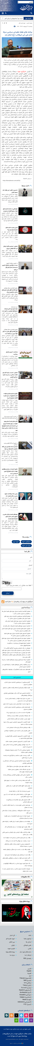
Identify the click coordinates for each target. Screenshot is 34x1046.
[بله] (7, 1015)
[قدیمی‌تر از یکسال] (25, 192)
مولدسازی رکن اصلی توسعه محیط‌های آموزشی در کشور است (10, 310)
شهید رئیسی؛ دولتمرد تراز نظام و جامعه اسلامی (18, 719)
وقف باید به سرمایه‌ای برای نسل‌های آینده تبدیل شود (17, 855)
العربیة (29, 973)
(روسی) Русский (26, 988)
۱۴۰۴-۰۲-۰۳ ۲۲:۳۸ (12, 283)
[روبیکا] (31, 1020)
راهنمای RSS (27, 958)
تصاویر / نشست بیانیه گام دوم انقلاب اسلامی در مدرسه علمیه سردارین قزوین (10, 375)
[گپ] (21, 1020)
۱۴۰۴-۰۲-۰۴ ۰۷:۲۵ (12, 489)
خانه (30, 935)
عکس (29, 949)
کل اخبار (12, 935)
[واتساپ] (16, 1020)
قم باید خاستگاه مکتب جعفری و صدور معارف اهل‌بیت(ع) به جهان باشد (20, 771)
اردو (30, 976)
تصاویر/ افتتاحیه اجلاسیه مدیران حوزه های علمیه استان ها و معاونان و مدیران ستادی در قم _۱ (16, 612)
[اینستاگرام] (31, 1015)
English (29, 971)
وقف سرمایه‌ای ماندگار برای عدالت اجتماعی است (18, 727)
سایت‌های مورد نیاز (25, 952)
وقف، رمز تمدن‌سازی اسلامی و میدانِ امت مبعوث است (16, 838)
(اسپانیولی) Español (25, 990)
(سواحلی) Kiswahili (25, 995)
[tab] (17, 677)
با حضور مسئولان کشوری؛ (12, 263)
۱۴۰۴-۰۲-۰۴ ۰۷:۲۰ (12, 439)
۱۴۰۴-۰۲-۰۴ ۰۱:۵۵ (12, 259)
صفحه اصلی (29, 23)
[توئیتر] (16, 1015)
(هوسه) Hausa (26, 1000)
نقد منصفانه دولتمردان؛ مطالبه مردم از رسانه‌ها (19, 716)
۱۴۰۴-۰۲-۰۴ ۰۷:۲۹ (12, 533)
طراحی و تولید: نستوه (15, 1043)
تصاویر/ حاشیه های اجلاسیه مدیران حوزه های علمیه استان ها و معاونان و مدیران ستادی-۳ (16, 630)
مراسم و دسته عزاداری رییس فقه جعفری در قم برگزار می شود (10, 448)
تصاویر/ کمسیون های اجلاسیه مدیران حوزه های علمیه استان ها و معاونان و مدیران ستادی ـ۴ (17, 635)
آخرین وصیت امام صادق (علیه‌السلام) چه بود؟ (12, 229)
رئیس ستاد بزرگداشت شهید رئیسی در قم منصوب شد (11, 495)
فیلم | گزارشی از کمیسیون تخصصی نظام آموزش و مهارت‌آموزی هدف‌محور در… (19, 737)
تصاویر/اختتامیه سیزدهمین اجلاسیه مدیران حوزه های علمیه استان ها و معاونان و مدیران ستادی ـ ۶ (17, 617)
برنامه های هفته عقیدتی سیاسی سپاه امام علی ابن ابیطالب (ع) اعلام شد (17, 33)
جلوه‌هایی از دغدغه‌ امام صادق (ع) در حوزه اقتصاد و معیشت (10, 210)
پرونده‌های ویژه (24, 901)
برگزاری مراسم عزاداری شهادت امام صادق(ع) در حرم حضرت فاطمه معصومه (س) (10, 396)
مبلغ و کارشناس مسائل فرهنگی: (11, 288)
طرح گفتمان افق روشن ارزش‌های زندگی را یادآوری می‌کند (10, 291)
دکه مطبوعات (25, 877)
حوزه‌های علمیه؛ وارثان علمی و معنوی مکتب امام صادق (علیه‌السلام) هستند (10, 517)
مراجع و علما (27, 939)
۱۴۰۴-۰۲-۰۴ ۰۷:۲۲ (12, 302)
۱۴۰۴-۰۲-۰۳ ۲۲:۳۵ (12, 325)
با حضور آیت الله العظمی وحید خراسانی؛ (11, 444)
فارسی (29, 969)
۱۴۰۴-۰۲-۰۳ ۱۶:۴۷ (12, 412)
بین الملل (12, 942)
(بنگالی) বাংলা (27, 983)
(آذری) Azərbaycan (25, 992)
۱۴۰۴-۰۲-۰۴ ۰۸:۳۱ (12, 204)
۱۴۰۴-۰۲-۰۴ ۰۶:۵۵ (12, 348)
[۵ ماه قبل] (17, 913)
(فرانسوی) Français (25, 978)
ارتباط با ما (28, 955)
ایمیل (30, 565)
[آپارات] (26, 1015)
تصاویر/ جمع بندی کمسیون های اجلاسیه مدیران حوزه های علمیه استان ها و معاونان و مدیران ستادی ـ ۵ (16, 639)
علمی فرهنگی (27, 945)
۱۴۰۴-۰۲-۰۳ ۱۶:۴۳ (12, 510)
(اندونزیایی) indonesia (24, 1002)
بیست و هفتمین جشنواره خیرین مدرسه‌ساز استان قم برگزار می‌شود (10, 267)
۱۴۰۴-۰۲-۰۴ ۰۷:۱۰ (12, 223)
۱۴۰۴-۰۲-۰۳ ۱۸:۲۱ (12, 389)
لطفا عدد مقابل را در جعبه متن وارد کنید (19, 585)
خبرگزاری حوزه (22, 71)
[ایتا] (12, 1015)
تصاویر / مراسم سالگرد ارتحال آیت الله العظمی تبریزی (10, 247)
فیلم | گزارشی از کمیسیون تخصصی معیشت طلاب (18, 741)
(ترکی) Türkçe (27, 985)
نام (31, 557)
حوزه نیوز (16, 542)
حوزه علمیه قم (22, 23)
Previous (29, 913)
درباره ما (12, 955)
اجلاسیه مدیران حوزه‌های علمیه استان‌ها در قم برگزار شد (16, 626)
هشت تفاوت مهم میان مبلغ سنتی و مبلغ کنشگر (18, 766)
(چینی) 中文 (27, 1004)
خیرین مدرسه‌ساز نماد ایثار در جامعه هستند (19, 791)
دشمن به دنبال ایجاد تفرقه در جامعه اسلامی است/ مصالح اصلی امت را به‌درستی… (18, 700)
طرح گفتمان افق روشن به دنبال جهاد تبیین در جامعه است (10, 333)
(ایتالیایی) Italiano (25, 997)
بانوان (13, 945)
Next (4, 913)
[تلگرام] (21, 1015)
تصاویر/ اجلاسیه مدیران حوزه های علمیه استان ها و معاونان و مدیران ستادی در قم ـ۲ (17, 622)
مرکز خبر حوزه (26, 545)
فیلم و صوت (11, 949)
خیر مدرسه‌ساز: (14, 307)
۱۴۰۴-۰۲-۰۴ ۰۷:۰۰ (12, 242)
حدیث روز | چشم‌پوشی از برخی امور (22, 18)
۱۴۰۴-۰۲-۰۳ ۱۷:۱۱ (12, 465)
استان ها (28, 942)
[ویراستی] (26, 1020)
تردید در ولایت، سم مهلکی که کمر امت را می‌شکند (18, 841)
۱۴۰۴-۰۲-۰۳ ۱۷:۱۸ (12, 368)
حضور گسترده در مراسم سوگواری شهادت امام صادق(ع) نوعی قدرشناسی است (10, 471)
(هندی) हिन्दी (27, 980)
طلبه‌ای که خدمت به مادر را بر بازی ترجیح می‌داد (18, 712)
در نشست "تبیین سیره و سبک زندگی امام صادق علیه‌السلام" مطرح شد (10, 418)
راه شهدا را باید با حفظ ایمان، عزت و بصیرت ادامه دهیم (16, 704)
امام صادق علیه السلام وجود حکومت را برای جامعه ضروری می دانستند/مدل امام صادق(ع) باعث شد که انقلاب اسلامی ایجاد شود (10, 426)
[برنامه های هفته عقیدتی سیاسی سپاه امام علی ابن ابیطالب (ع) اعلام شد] (17, 47)
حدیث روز (28, 18)
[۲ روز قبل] (17, 888)
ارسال (7, 593)
